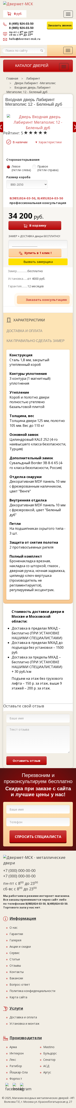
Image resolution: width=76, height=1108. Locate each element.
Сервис (15, 953)
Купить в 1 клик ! (38, 253)
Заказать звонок (60, 25)
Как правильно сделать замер (36, 341)
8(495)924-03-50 (50, 198)
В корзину (37, 225)
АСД (46, 1066)
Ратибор (16, 1066)
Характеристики (29, 320)
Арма (13, 1047)
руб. (18, 14)
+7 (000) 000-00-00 (19, 870)
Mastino (48, 1047)
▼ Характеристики (48, 142)
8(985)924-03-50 (22, 198)
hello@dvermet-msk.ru (24, 39)
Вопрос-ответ (20, 984)
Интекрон (17, 1053)
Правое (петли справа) (47, 168)
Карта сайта (18, 997)
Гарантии (16, 934)
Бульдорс (50, 1053)
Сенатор (49, 1060)
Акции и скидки (20, 947)
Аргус (47, 1072)
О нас (14, 928)
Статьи (15, 959)
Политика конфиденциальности (32, 991)
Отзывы (15, 965)
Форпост (16, 1079)
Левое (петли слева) (21, 168)
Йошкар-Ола (19, 1072)
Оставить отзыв (26, 760)
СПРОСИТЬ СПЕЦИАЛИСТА (38, 836)
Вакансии (16, 978)
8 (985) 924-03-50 (21, 28)
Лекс (13, 1060)
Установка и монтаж (24, 1024)
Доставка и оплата (24, 331)
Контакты (17, 972)
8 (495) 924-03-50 (21, 23)
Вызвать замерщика (57, 34)
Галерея (15, 940)
